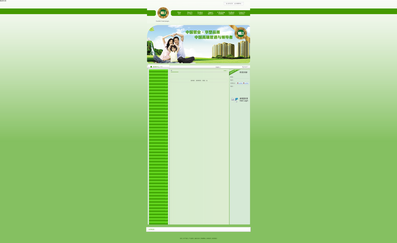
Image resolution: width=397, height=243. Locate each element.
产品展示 (191, 238)
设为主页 (230, 3)
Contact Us (242, 13)
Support (210, 13)
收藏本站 (238, 3)
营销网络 (203, 238)
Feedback (231, 13)
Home (179, 13)
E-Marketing (221, 13)
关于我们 (185, 238)
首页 (181, 238)
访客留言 (208, 238)
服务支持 (197, 238)
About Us (189, 13)
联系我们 (214, 238)
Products (200, 13)
